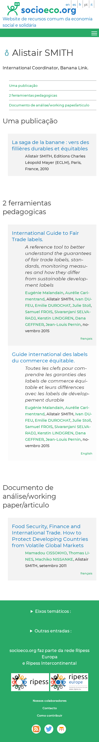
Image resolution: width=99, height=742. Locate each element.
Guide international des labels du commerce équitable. (49, 357)
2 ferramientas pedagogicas (33, 95)
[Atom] (36, 729)
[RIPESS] (30, 682)
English (86, 453)
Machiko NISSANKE (54, 559)
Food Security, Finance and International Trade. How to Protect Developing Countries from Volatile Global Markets (50, 535)
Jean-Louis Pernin (63, 324)
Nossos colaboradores (50, 701)
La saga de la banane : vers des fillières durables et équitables (50, 145)
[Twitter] (48, 729)
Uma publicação (23, 85)
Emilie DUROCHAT (52, 305)
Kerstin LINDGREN (55, 318)
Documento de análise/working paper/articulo (49, 105)
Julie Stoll (81, 305)
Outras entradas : (53, 630)
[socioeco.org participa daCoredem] (61, 729)
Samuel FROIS (39, 311)
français (86, 338)
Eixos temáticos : (53, 611)
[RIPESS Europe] (69, 682)
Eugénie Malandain (44, 292)
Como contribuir (49, 715)
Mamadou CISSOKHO (46, 553)
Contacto (50, 708)
